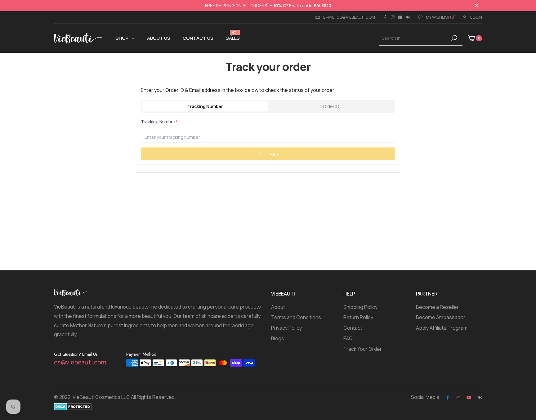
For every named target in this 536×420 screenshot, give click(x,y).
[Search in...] (455, 38)
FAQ (348, 338)
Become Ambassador (440, 317)
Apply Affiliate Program (441, 327)
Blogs (277, 338)
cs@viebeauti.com (80, 362)
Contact (352, 327)
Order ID (331, 106)
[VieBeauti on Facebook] (385, 17)
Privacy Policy (286, 327)
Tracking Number (205, 106)
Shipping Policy (360, 307)
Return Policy (358, 317)
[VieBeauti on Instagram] (392, 17)
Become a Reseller (437, 307)
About (278, 307)
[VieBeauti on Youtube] (400, 17)
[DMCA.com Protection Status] (73, 406)
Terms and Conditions (296, 317)
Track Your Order (362, 348)
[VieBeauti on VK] (407, 17)
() (441, 17)
